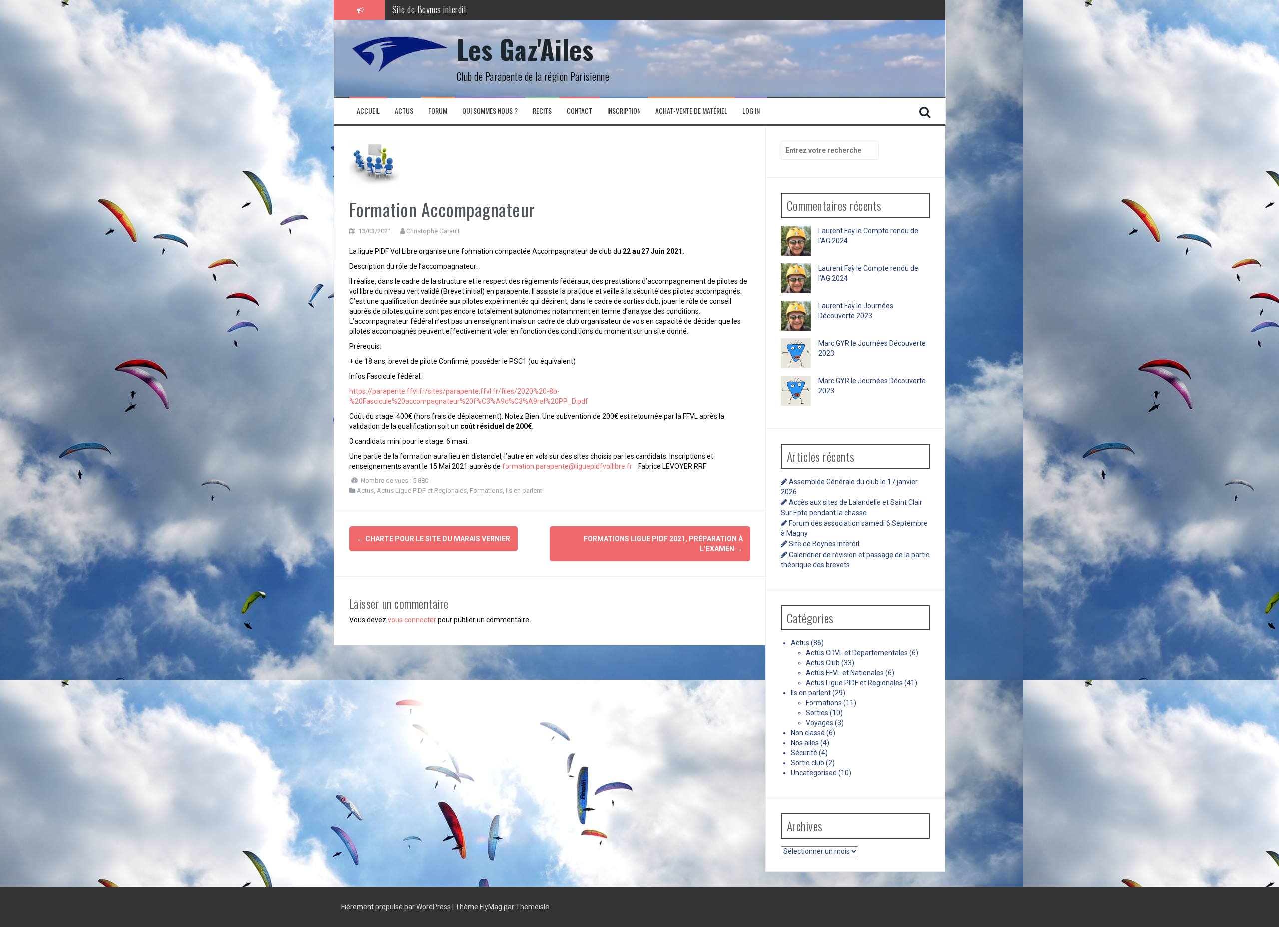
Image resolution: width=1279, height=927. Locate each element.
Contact (579, 111)
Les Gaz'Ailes (525, 49)
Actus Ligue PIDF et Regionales (422, 490)
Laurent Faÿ (836, 231)
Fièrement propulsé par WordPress (396, 907)
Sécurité (804, 753)
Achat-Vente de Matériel (691, 111)
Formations (486, 490)
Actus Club (823, 663)
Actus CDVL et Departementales (857, 653)
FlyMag (491, 907)
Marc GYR (833, 344)
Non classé (808, 733)
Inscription (623, 111)
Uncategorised (814, 773)
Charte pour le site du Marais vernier (433, 539)
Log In (751, 111)
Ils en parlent (524, 490)
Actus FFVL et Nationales (845, 673)
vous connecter (412, 620)
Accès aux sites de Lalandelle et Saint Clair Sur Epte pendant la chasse (507, 15)
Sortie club (807, 763)
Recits (542, 111)
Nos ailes (805, 743)
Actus (404, 111)
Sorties (817, 713)
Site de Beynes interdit (824, 544)
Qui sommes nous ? (490, 111)
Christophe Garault (433, 231)
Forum (437, 111)
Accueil (368, 111)
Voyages (819, 723)
